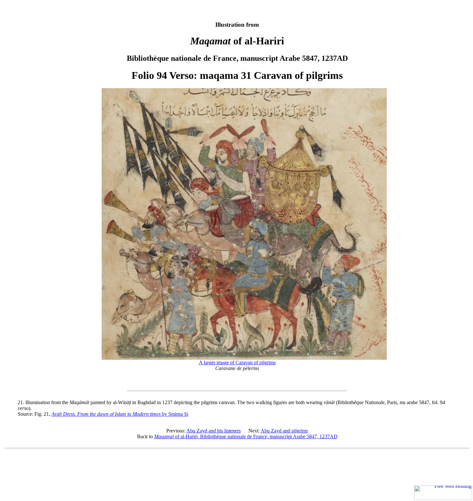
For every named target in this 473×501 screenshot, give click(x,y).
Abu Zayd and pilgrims (284, 430)
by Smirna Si (119, 414)
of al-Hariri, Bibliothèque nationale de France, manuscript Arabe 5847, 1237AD (246, 436)
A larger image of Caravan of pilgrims (237, 362)
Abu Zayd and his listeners (213, 430)
